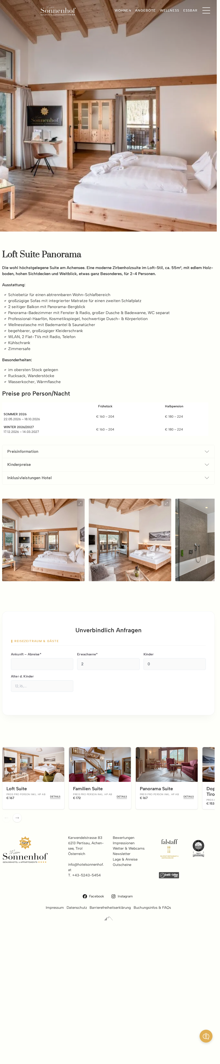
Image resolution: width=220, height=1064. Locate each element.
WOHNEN (123, 10)
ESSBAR (190, 10)
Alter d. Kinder (22, 676)
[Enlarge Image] (80, 503)
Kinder (149, 654)
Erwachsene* (87, 654)
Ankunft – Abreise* (26, 654)
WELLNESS (169, 10)
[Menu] (206, 10)
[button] (206, 1036)
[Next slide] (17, 818)
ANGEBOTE (145, 10)
